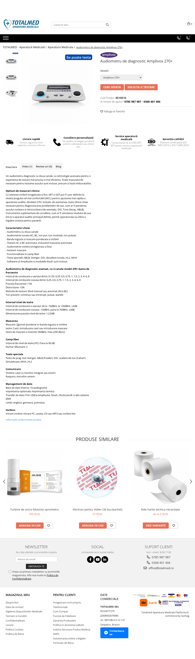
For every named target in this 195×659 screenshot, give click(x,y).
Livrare (10, 625)
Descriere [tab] (11, 167)
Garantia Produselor (64, 620)
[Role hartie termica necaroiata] (160, 477)
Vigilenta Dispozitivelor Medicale (24, 611)
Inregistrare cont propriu (67, 602)
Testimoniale (60, 607)
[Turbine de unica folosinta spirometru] (34, 477)
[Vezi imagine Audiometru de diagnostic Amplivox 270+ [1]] (11, 76)
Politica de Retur (15, 634)
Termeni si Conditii (16, 616)
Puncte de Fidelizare (64, 616)
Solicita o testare (141, 87)
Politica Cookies (14, 629)
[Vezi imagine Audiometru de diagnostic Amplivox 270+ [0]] (11, 60)
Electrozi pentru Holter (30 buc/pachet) (97, 509)
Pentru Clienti (64, 595)
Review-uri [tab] (44, 166)
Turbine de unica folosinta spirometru (34, 509)
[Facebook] (90, 559)
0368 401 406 (160, 563)
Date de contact (15, 607)
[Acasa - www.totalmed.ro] (22, 24)
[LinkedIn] (104, 559)
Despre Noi (12, 602)
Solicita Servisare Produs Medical (71, 629)
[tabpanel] (58, 89)
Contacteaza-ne (117, 632)
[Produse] (6, 39)
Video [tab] (27, 166)
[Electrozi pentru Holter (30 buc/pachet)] (97, 477)
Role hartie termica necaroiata (160, 509)
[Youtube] (97, 559)
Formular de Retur (63, 643)
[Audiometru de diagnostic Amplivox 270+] (58, 89)
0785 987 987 (160, 557)
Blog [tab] (58, 166)
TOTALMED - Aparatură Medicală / (25, 47)
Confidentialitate (15, 620)
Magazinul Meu (18, 595)
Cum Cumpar (60, 611)
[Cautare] (107, 25)
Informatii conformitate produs (23, 419)
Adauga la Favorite (114, 111)
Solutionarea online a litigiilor (69, 638)
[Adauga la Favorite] (48, 525)
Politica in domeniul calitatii (68, 625)
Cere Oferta (112, 87)
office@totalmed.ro (161, 568)
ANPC (56, 634)
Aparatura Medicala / (62, 47)
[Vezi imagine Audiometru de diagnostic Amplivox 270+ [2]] (11, 92)
